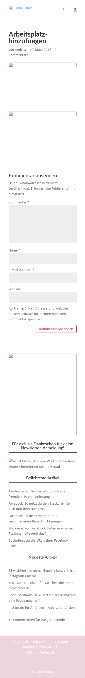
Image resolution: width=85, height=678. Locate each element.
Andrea (20, 49)
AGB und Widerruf (40, 652)
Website (15, 289)
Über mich (20, 641)
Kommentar (19, 202)
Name (14, 250)
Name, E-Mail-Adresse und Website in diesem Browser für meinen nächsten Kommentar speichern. (40, 313)
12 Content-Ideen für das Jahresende (37, 619)
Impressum (59, 641)
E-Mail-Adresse (21, 270)
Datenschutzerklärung (40, 647)
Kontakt (39, 641)
